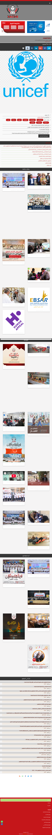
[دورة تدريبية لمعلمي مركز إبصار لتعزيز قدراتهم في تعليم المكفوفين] (38, 539)
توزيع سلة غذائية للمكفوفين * (41, 524)
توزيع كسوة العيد (47, 822)
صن (8, 120)
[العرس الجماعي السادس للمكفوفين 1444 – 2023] (13, 250)
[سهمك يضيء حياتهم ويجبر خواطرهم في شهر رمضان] (38, 657)
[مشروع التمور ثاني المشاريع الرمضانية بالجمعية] (39, 246)
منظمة (39, 123)
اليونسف (32, 120)
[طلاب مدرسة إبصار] (39, 274)
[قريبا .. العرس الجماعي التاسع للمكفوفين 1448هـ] (14, 572)
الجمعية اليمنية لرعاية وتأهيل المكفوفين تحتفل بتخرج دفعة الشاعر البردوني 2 (39, 606)
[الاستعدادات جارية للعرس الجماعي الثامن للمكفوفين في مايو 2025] (14, 448)
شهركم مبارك (20, 641)
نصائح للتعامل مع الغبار (43, 435)
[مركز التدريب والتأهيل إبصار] (39, 299)
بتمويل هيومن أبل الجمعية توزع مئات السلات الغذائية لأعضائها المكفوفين (37, 717)
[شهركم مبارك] (14, 627)
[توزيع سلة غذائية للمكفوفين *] (38, 517)
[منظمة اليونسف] (26, 70)
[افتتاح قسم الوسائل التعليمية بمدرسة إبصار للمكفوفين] (38, 378)
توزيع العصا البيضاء (46, 817)
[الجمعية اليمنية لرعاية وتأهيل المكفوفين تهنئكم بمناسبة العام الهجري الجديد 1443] (14, 355)
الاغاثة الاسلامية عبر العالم (45, 158)
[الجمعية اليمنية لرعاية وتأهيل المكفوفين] (13, 10)
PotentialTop (25, 834)
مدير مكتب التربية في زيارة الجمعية (44, 744)
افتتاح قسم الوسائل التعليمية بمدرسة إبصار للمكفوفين (39, 386)
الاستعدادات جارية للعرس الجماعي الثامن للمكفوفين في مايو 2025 (14, 464)
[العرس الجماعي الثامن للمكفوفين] (39, 202)
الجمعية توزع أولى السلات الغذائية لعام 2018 (42, 735)
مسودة (45, 123)
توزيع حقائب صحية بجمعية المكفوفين (44, 757)
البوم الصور (44, 715)
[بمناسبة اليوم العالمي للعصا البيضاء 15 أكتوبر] (14, 495)
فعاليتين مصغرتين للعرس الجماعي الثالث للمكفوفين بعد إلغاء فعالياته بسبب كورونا (35, 691)
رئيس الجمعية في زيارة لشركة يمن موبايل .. (42, 154)
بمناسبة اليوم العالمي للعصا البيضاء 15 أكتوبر (14, 503)
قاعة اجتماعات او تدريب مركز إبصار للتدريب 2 (39, 355)
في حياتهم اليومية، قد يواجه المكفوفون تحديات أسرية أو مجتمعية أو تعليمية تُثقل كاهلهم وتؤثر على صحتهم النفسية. (28, 713)
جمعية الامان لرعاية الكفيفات (45, 156)
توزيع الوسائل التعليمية (46, 766)
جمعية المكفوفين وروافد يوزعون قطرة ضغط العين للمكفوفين (40, 187)
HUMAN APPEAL (20, 333)
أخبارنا (45, 684)
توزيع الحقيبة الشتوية (46, 827)
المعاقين (40, 120)
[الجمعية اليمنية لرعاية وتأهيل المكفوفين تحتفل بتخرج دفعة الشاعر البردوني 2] (38, 597)
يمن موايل (49, 165)
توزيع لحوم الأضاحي (46, 825)
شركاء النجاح (47, 41)
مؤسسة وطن (48, 163)
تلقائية (25, 120)
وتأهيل (32, 123)
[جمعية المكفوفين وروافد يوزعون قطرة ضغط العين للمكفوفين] (39, 179)
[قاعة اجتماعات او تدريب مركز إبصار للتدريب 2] (38, 348)
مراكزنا (49, 803)
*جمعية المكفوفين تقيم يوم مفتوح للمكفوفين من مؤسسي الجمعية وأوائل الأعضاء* (35, 731)
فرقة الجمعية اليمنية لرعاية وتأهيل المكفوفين (15, 482)
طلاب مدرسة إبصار (44, 281)
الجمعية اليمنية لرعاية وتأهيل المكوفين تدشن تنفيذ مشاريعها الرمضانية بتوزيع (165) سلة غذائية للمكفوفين (39, 488)
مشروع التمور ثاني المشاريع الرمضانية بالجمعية (40, 255)
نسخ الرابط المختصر (44, 136)
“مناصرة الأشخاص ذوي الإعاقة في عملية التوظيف (39, 629)
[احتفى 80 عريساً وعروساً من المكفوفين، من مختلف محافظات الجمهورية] (13, 180)
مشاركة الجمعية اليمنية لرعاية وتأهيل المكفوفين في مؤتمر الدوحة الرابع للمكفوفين (35, 761)
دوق (19, 120)
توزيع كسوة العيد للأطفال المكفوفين (44, 704)
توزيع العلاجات (47, 814)
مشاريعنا (44, 768)
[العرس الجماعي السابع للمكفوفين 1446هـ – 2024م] (14, 518)
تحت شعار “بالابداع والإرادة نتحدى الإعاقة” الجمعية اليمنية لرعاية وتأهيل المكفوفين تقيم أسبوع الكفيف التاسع (30, 722)
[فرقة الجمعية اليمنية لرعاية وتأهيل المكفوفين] (14, 476)
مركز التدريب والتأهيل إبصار (42, 311)
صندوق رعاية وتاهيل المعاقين (44, 161)
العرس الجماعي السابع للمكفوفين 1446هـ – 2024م (13, 527)
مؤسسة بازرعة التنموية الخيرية (45, 753)
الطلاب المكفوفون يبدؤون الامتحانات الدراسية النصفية (41, 695)
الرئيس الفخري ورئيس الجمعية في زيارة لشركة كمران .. (39, 149)
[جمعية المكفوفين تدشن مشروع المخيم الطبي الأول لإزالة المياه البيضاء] (13, 295)
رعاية (14, 120)
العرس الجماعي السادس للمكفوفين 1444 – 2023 (13, 263)
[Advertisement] (44, 105)
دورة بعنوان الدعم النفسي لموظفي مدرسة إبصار (41, 708)
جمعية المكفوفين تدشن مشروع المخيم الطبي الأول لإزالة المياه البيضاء (14, 305)
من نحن (48, 800)
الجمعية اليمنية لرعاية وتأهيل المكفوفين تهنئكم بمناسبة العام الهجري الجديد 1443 (14, 367)
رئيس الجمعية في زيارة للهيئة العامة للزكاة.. (41, 152)
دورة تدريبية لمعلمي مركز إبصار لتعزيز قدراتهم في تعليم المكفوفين (39, 548)
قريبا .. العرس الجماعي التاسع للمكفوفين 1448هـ (14, 585)
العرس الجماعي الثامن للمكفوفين (41, 211)
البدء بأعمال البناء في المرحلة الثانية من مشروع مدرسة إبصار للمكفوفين (37, 700)
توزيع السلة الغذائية (46, 812)
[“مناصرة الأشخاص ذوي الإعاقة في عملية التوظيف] (38, 621)
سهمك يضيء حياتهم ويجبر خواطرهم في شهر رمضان (39, 670)
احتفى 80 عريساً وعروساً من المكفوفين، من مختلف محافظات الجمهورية (13, 189)
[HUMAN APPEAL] (13, 321)
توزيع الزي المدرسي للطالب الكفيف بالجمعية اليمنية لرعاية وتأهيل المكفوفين (36, 748)
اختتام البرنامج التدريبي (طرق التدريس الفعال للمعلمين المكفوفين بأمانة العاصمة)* (35, 726)
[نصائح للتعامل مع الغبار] (38, 423)
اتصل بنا (48, 805)
